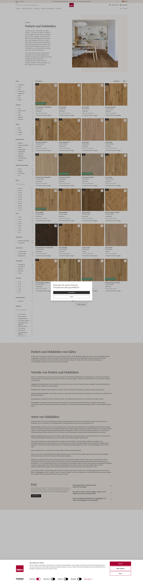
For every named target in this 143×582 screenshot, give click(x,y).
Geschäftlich (71, 292)
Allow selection (120, 568)
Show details (87, 579)
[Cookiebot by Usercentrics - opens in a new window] (19, 579)
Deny (120, 573)
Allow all (120, 563)
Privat (71, 296)
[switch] (53, 579)
